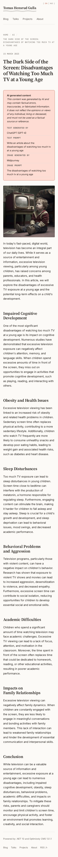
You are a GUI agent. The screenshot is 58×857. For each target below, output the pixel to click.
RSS (42, 847)
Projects (27, 18)
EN (46, 3)
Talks (16, 18)
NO (51, 3)
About (40, 18)
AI (13, 35)
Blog (5, 18)
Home (5, 35)
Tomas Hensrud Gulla (19, 7)
